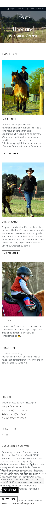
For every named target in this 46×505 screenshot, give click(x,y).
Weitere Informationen (23, 503)
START (12, 36)
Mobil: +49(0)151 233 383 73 (15, 410)
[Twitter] (7, 435)
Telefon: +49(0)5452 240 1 (14, 414)
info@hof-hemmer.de (12, 406)
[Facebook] (3, 435)
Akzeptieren (9, 499)
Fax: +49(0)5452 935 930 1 (14, 418)
